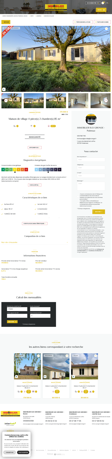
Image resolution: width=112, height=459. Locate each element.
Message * (80, 181)
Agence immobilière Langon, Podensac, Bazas (14, 16)
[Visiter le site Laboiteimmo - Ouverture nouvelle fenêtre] (59, 454)
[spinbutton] (40, 316)
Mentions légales (64, 450)
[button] (106, 100)
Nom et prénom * (82, 156)
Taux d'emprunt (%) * (36, 313)
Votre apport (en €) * (13, 313)
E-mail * (79, 172)
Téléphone (80, 164)
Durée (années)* (35, 306)
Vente (31, 16)
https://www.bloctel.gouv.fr (89, 243)
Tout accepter (23, 452)
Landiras (38, 16)
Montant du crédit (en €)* (14, 306)
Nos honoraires (40, 450)
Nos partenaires (52, 450)
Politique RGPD (83, 450)
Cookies (93, 450)
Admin (74, 450)
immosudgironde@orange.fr (86, 139)
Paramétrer (9, 452)
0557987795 (81, 136)
